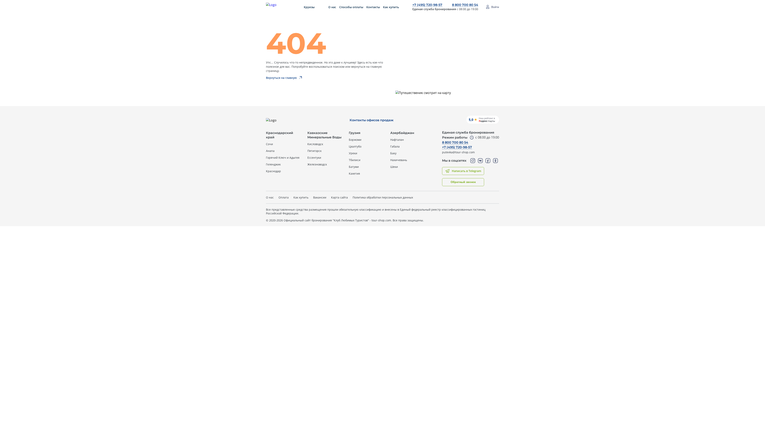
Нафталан (397, 140)
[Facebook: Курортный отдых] (487, 160)
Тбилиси (354, 160)
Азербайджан (402, 133)
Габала (395, 146)
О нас (332, 7)
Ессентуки (314, 157)
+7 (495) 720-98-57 (427, 5)
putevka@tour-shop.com (458, 152)
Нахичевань (398, 160)
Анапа (270, 151)
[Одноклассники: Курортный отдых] (495, 160)
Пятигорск (314, 151)
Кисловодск (315, 144)
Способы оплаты (351, 7)
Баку (393, 153)
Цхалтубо (355, 146)
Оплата (284, 197)
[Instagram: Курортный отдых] (472, 160)
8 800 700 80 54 (465, 5)
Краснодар (273, 171)
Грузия (354, 133)
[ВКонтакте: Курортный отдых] (480, 160)
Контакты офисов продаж (371, 120)
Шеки (394, 167)
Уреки (353, 153)
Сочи (269, 144)
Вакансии (319, 197)
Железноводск (317, 164)
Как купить (391, 7)
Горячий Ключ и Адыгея (282, 157)
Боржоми (355, 140)
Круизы (309, 7)
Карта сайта (339, 197)
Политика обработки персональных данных (383, 197)
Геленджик (273, 164)
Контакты (373, 7)
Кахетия (354, 173)
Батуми (354, 167)
